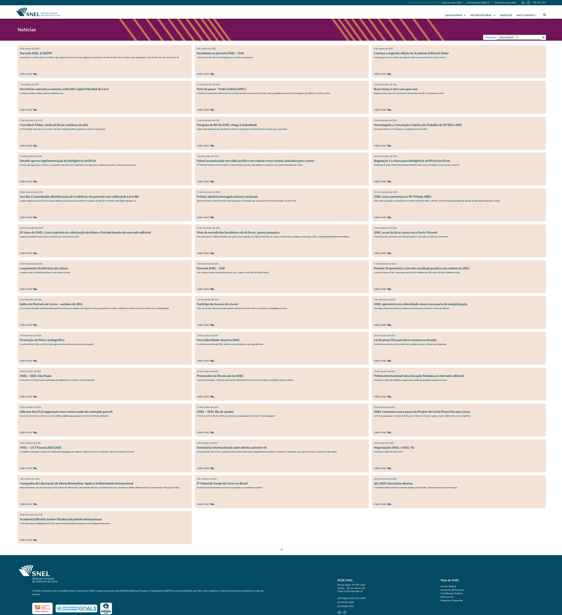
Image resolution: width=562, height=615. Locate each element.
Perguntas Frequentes (452, 600)
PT (534, 2)
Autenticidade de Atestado (422, 2)
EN (539, 2)
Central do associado (505, 2)
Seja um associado (451, 2)
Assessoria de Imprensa (452, 590)
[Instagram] (528, 3)
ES (544, 2)
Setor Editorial (481, 15)
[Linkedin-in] (523, 3)
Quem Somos (453, 15)
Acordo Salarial (448, 586)
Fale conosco (525, 15)
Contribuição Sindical (477, 2)
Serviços (506, 15)
